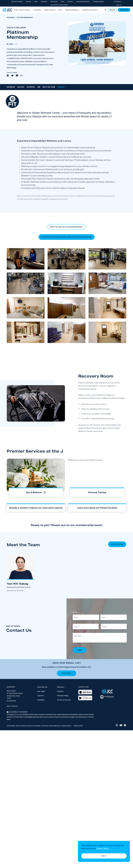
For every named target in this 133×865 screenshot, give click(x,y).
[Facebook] (125, 725)
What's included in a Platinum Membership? (66, 227)
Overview (11, 87)
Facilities (41, 700)
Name (75, 612)
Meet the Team (49, 87)
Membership (124, 10)
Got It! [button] (104, 856)
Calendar (28, 1)
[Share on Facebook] (8, 75)
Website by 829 (78, 725)
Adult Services (49, 10)
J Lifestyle (37, 10)
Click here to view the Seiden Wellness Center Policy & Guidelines (66, 237)
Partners (60, 687)
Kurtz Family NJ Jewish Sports (59, 5)
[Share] (21, 75)
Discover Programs (17, 1)
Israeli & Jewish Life (89, 10)
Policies (60, 691)
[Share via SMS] (17, 75)
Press (62, 1)
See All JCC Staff (117, 544)
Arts (60, 10)
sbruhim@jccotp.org (31, 717)
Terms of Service (64, 700)
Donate (112, 10)
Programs (10, 17)
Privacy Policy (62, 696)
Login (117, 5)
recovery (31, 87)
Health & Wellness (72, 10)
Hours (36, 1)
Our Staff (41, 691)
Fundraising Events (98, 1)
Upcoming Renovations (82, 1)
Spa (38, 87)
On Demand (117, 1)
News (8, 719)
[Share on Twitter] (12, 75)
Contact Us (44, 1)
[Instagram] (117, 725)
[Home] (7, 10)
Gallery (20, 87)
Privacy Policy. (103, 849)
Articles (91, 717)
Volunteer (70, 1)
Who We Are (54, 1)
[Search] (105, 10)
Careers (40, 696)
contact (61, 87)
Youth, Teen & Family (22, 10)
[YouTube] (121, 725)
